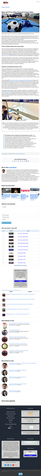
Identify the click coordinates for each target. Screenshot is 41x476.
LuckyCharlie (13, 325)
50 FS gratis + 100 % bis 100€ (23, 239)
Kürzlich (30, 291)
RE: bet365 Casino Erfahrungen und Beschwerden (18, 343)
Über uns (10, 422)
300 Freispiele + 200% (21, 256)
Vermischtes (23, 153)
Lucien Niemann (5, 153)
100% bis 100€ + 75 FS (22, 259)
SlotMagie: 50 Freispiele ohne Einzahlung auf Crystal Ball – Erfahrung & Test (20, 294)
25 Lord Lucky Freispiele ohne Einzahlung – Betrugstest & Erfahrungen (19, 304)
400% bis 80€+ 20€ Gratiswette (23, 243)
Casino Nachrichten (17, 153)
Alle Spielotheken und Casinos (20, 265)
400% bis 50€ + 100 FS (22, 262)
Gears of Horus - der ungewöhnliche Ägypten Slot (18, 370)
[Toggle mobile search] (36, 1)
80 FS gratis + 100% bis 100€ (23, 233)
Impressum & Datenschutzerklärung (10, 424)
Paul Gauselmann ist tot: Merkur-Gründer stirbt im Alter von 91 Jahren (6, 195)
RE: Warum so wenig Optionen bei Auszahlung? (17, 336)
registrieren (8, 7)
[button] (2, 194)
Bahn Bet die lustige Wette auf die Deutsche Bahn (18, 383)
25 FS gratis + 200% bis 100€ (23, 236)
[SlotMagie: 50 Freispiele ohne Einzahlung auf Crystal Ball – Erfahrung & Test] (3, 294)
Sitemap (10, 426)
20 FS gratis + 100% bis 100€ (23, 249)
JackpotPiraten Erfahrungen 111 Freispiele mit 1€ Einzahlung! (17, 309)
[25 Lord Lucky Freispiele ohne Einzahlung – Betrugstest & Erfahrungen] (3, 304)
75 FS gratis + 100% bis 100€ (23, 246)
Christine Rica (13, 391)
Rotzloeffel (12, 332)
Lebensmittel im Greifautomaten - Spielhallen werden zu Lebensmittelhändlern (22, 363)
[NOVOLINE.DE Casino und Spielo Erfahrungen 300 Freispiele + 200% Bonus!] (3, 299)
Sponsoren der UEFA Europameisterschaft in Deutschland (21, 80)
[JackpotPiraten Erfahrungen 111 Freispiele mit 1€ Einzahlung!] (3, 309)
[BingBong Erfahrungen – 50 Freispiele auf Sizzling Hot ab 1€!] (3, 314)
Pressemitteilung (7, 92)
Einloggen (3, 7)
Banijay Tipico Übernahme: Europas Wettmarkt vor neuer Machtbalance (24, 196)
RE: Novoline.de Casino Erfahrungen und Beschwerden (18, 350)
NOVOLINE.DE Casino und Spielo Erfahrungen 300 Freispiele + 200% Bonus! (20, 299)
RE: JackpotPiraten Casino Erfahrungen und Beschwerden (19, 323)
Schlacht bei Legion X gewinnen (14, 390)
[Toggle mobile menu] (38, 1)
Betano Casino (6, 55)
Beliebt (11, 291)
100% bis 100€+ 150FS (22, 252)
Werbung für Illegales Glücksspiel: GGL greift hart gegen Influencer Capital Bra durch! (34, 196)
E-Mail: (20, 277)
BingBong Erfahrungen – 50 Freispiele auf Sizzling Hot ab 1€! (17, 314)
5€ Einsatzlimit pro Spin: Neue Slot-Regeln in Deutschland (15, 195)
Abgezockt (12, 339)
